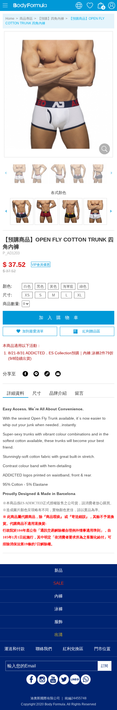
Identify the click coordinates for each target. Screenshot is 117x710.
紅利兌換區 (73, 648)
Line (36, 373)
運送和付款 (14, 648)
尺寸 (36, 393)
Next (111, 173)
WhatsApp (86, 679)
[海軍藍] (95, 211)
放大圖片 (104, 148)
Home (9, 18)
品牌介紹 (58, 393)
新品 (58, 570)
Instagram (42, 679)
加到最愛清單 (33, 331)
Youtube (53, 679)
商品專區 (26, 18)
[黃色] (70, 211)
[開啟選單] (5, 5)
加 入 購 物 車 (58, 317)
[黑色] (46, 211)
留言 (79, 393)
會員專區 (111, 5)
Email (58, 373)
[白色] (21, 211)
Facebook (25, 373)
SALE (58, 583)
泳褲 (58, 608)
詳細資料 (15, 393)
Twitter (64, 679)
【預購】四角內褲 (51, 18)
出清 (58, 634)
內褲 (58, 596)
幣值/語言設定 (79, 5)
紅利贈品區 (91, 331)
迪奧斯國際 (30, 5)
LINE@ (75, 679)
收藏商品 (90, 5)
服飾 (58, 621)
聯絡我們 (44, 648)
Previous (6, 173)
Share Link (47, 373)
